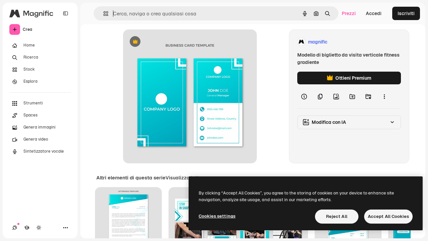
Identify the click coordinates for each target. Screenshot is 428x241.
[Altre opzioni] (384, 96)
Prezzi (349, 13)
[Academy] (26, 227)
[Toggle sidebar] (65, 13)
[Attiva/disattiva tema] (38, 227)
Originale (167, 42)
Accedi (374, 13)
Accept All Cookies (388, 216)
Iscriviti (406, 13)
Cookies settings (217, 216)
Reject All (336, 216)
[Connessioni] (14, 227)
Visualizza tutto (184, 178)
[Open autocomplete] (103, 13)
